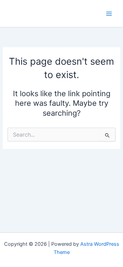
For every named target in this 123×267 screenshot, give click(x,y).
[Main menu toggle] (109, 14)
